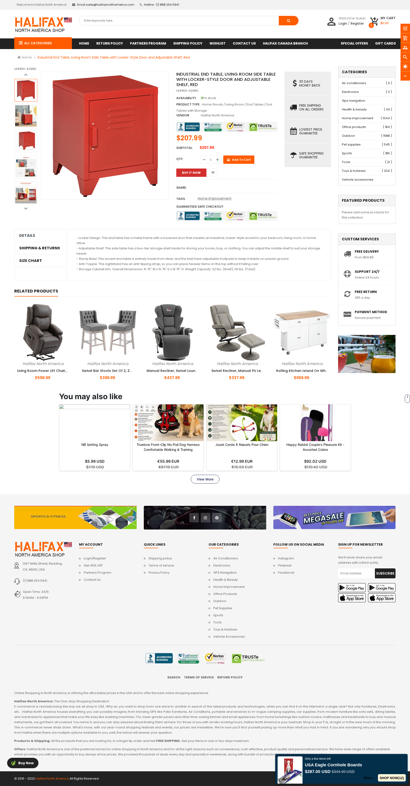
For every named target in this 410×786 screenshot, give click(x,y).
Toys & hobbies (354, 171)
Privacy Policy (159, 572)
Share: (181, 187)
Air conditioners (354, 83)
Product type (188, 104)
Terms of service (161, 565)
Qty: (179, 159)
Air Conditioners (225, 558)
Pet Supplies (222, 608)
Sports (347, 153)
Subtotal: (184, 148)
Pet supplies (351, 144)
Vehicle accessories (357, 179)
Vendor (182, 115)
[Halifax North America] (43, 549)
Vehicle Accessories (229, 636)
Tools (346, 162)
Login (343, 23)
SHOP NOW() (392, 778)
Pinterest (285, 565)
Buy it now (191, 173)
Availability (186, 98)
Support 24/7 (367, 271)
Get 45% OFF (93, 565)
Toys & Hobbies (225, 629)
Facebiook (286, 572)
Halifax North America (217, 115)
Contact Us (92, 579)
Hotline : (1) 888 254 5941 (161, 5)
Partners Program (97, 572)
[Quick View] (51, 362)
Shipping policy (160, 558)
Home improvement (357, 118)
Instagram (286, 558)
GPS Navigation (225, 572)
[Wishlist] (213, 173)
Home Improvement (215, 198)
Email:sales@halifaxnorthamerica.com (105, 5)
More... (369, 778)
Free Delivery (367, 251)
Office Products (225, 594)
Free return (366, 291)
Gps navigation (353, 100)
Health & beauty (354, 109)
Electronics (350, 92)
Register (357, 23)
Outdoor (348, 135)
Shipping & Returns (39, 248)
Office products (354, 127)
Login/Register (95, 558)
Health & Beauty (225, 579)
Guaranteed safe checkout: (200, 206)
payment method (371, 312)
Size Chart (30, 260)
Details (27, 235)
